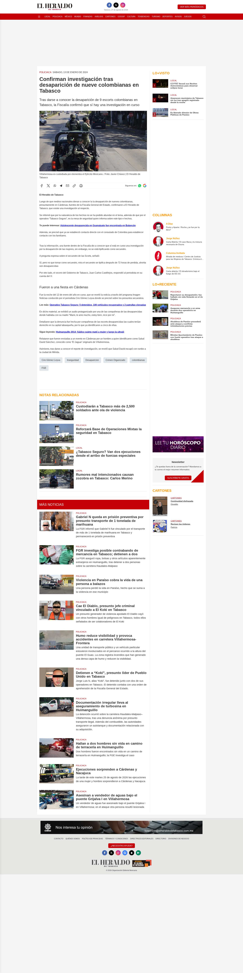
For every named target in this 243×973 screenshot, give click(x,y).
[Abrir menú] (39, 17)
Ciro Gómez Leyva (51, 360)
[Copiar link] (74, 185)
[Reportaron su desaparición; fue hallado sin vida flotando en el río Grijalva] (160, 295)
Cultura (131, 16)
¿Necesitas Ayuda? (121, 845)
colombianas (138, 360)
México (68, 16)
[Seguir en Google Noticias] (144, 185)
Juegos (188, 16)
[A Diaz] (158, 226)
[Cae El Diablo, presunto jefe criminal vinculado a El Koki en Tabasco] (56, 614)
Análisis (99, 16)
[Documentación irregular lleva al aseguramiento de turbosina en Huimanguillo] (56, 716)
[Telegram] (61, 185)
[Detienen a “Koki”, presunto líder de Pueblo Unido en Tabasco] (56, 680)
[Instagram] (122, 5)
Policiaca (57, 16)
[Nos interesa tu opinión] (121, 827)
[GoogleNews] (124, 852)
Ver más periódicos (191, 7)
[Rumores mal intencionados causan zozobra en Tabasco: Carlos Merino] (56, 479)
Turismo (156, 16)
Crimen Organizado (115, 360)
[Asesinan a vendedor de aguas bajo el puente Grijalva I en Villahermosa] (56, 801)
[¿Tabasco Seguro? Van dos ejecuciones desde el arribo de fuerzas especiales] (56, 456)
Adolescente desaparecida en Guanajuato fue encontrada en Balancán (98, 225)
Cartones (110, 16)
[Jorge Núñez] (158, 241)
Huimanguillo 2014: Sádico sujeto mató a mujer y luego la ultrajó (90, 332)
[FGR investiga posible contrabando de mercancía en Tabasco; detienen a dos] (56, 558)
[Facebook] (109, 5)
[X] (116, 5)
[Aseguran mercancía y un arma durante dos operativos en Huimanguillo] (160, 309)
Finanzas (87, 16)
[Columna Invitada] (158, 256)
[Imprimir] (81, 185)
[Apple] (131, 852)
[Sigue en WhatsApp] (139, 185)
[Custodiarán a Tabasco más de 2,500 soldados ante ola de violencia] (56, 410)
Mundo (77, 16)
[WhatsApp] (55, 185)
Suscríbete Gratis (178, 478)
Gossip (121, 16)
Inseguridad (73, 360)
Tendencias (143, 16)
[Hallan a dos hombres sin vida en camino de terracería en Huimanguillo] (56, 749)
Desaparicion (92, 360)
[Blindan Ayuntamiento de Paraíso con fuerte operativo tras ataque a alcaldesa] (160, 335)
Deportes (167, 16)
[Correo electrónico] (67, 185)
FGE (44, 368)
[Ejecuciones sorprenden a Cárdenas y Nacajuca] (56, 775)
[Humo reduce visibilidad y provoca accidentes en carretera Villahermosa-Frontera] (56, 647)
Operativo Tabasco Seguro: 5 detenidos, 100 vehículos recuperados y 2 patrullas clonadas (98, 305)
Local (47, 16)
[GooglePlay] (138, 852)
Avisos (178, 16)
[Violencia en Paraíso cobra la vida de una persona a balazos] (56, 586)
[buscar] (204, 16)
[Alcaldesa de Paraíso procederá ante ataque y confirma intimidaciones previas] (160, 322)
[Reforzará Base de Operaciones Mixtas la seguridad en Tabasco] (56, 433)
